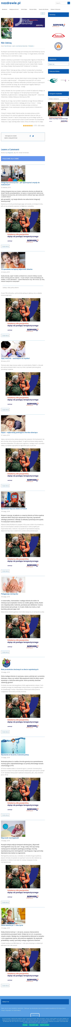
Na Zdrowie (8, 46)
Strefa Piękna (24, 9)
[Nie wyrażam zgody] (69, 1022)
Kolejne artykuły (23, 992)
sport (13, 46)
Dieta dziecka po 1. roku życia (12, 925)
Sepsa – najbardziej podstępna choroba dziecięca (19, 432)
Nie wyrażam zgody (33, 1024)
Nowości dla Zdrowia (43, 9)
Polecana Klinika (33, 9)
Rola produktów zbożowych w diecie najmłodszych (19, 669)
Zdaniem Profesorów (55, 9)
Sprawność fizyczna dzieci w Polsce (14, 508)
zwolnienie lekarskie (21, 46)
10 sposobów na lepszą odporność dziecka (16, 269)
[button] (48, 80)
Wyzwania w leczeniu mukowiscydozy (15, 755)
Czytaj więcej (5, 246)
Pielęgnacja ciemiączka (9, 594)
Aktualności (4, 9)
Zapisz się (51, 64)
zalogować (10, 152)
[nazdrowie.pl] (12, 3)
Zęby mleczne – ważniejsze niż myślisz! (15, 358)
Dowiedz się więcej (44, 1024)
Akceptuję (25, 1024)
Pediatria (31, 46)
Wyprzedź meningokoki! (10, 838)
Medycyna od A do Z (14, 9)
